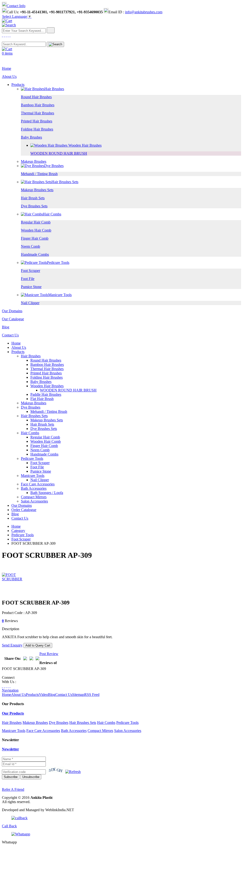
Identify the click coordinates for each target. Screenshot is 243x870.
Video (43, 695)
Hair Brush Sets (33, 198)
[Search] (9, 25)
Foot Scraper (30, 271)
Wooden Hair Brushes (84, 145)
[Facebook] (2, 35)
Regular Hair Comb (36, 222)
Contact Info (16, 6)
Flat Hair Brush (42, 399)
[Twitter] (4, 35)
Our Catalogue (13, 319)
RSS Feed (91, 695)
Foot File (27, 279)
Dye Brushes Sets (34, 206)
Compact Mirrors (34, 497)
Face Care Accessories (38, 484)
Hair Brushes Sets (64, 182)
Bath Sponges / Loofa (46, 493)
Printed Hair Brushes (36, 121)
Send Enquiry (12, 645)
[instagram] (6, 35)
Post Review (48, 654)
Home (6, 68)
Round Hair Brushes (36, 97)
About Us (9, 76)
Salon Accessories (34, 501)
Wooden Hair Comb (36, 230)
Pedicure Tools (58, 263)
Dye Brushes (54, 166)
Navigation (10, 690)
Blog (5, 327)
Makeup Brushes (33, 161)
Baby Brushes (31, 137)
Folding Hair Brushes (37, 129)
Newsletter (10, 749)
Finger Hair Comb (34, 238)
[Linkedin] (8, 35)
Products (17, 85)
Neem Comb (30, 246)
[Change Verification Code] (73, 772)
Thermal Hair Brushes (37, 113)
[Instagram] (6, 686)
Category (18, 531)
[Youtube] (9, 35)
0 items (7, 53)
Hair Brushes (54, 89)
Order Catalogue (23, 510)
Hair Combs (52, 214)
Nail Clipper (30, 303)
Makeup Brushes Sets (37, 190)
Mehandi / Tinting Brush (39, 174)
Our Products (13, 713)
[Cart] (7, 21)
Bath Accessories (34, 488)
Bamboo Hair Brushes (37, 105)
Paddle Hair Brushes (45, 394)
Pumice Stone (31, 287)
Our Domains (12, 311)
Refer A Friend (13, 789)
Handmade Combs (35, 254)
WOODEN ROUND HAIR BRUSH (58, 153)
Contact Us (10, 335)
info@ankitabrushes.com (143, 12)
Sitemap (78, 695)
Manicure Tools (60, 295)
